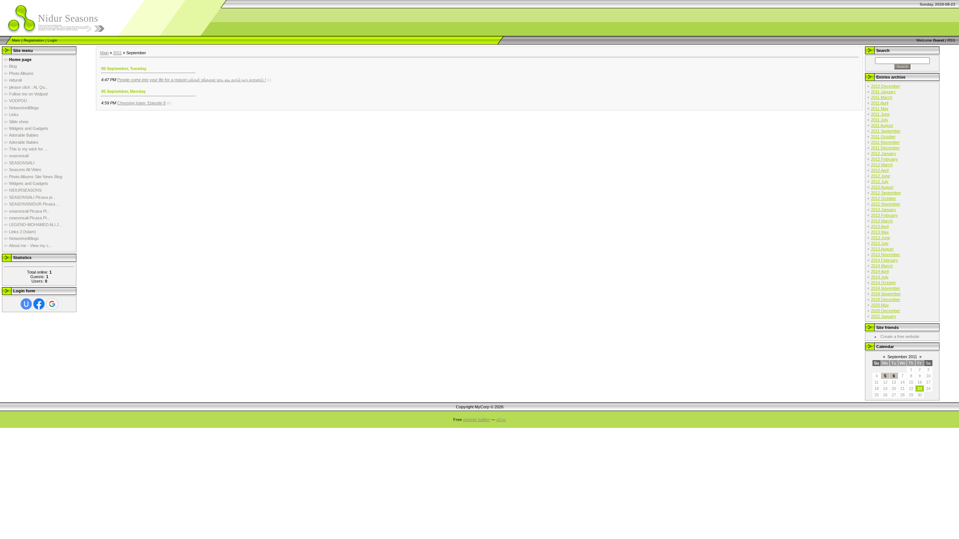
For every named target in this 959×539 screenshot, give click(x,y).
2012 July (880, 181)
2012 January (883, 153)
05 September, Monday (123, 91)
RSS (951, 40)
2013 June (880, 237)
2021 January (883, 316)
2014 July (880, 277)
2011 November (885, 142)
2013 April (880, 226)
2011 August (882, 125)
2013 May (880, 232)
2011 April (879, 103)
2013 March (882, 221)
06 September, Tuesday (123, 68)
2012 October (883, 198)
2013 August (882, 249)
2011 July (879, 120)
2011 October (883, 136)
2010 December (885, 86)
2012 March (882, 164)
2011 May (880, 108)
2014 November (885, 288)
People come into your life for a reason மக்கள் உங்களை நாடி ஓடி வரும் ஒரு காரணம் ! (191, 79)
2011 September (886, 131)
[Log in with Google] (52, 304)
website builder (476, 419)
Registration (34, 40)
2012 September (886, 193)
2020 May (880, 305)
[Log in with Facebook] (39, 304)
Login (52, 40)
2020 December (885, 310)
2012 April (880, 170)
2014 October (883, 282)
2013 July (880, 243)
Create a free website (899, 336)
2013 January (883, 209)
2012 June (880, 176)
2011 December (885, 148)
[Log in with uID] (26, 304)
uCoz (501, 419)
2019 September (886, 294)
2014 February (884, 260)
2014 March (882, 266)
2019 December (885, 299)
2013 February (884, 215)
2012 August (882, 187)
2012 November (885, 204)
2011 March (881, 97)
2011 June (880, 114)
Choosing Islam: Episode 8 (141, 103)
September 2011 (902, 356)
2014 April (880, 271)
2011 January (883, 91)
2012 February (884, 159)
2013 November (885, 254)
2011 (117, 53)
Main (16, 40)
